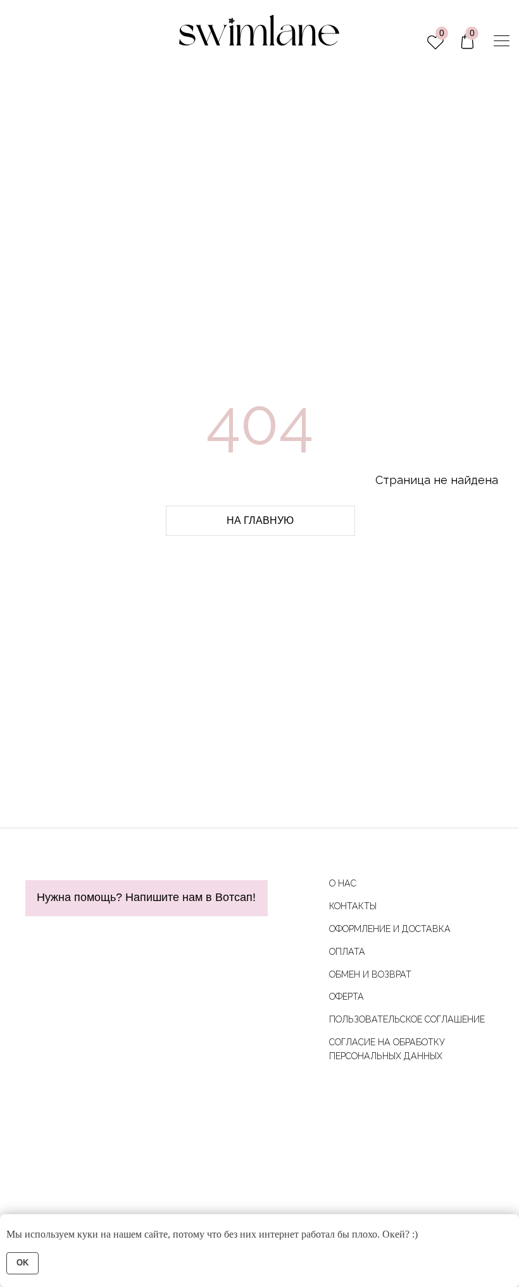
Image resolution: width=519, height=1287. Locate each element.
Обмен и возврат (370, 974)
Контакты (353, 906)
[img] (501, 41)
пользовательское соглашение (407, 1019)
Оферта (346, 997)
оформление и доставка (390, 929)
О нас (342, 883)
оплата (347, 952)
